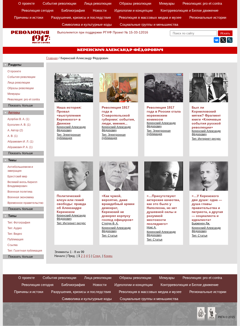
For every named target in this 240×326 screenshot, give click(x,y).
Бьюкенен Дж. (201, 223)
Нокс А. (151, 227)
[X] (223, 40)
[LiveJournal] (229, 40)
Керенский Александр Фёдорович (71, 128)
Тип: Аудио (15, 228)
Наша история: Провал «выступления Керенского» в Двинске (69, 115)
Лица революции (97, 3)
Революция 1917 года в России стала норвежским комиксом (164, 113)
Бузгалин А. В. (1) (19, 124)
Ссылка (13, 245)
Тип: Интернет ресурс (206, 138)
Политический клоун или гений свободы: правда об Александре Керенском (71, 204)
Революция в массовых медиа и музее (150, 17)
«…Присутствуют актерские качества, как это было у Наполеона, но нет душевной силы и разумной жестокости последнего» (163, 210)
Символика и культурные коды (87, 24)
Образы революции (135, 3)
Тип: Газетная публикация (25, 250)
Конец (108, 256)
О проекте (26, 3)
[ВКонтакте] (216, 40)
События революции (59, 3)
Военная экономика (21, 197)
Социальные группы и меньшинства (149, 24)
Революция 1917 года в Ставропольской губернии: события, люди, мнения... (118, 115)
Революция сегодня (37, 10)
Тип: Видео (15, 233)
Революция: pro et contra (202, 3)
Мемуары (167, 3)
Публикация (15, 239)
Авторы (14, 112)
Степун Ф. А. (110, 223)
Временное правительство (25, 203)
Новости (99, 10)
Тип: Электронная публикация (69, 136)
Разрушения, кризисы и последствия (81, 17)
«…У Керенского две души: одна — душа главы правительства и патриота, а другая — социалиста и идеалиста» (207, 208)
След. (97, 256)
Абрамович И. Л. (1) (20, 141)
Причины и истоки (28, 17)
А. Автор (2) (15, 130)
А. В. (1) (13, 136)
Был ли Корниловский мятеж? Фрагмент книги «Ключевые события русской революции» (206, 117)
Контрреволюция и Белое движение (189, 10)
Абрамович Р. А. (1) (20, 147)
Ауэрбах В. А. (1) (18, 119)
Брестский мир (17, 176)
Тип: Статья (109, 235)
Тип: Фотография (19, 222)
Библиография (73, 10)
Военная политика (20, 191)
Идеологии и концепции (133, 10)
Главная (52, 58)
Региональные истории (207, 17)
